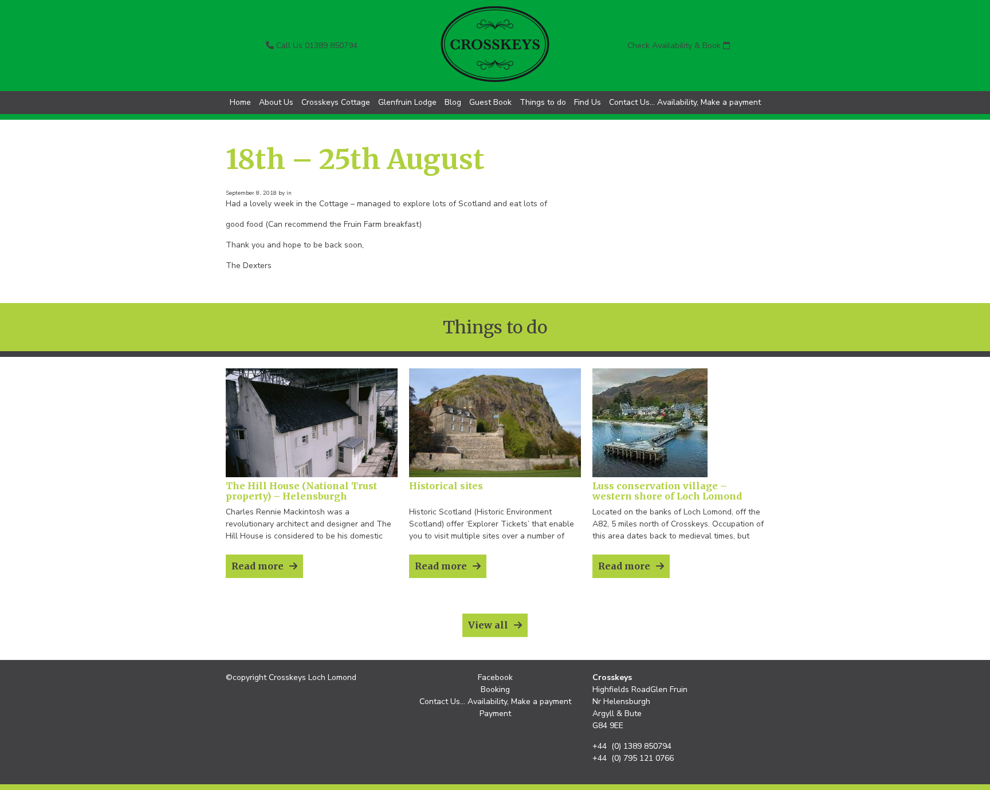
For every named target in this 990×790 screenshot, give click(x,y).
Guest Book (490, 102)
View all (488, 625)
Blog (453, 102)
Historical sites (446, 486)
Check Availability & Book (675, 45)
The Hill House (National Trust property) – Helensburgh (301, 491)
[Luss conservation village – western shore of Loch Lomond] (650, 474)
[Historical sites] (495, 474)
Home (240, 102)
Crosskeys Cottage (335, 102)
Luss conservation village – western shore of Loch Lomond (667, 491)
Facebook (495, 677)
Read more (257, 566)
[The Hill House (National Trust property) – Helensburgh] (312, 474)
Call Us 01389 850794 (316, 45)
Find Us (587, 102)
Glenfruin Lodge (407, 102)
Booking (495, 689)
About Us (276, 102)
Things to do (543, 102)
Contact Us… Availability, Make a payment (685, 102)
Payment (495, 713)
